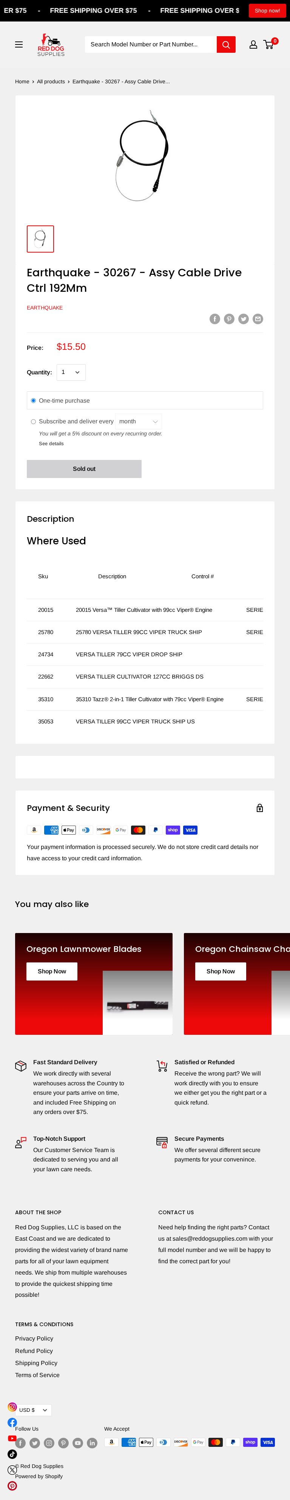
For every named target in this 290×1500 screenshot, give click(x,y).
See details (51, 443)
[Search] (226, 44)
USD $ (27, 1410)
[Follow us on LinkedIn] (92, 1443)
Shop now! (267, 11)
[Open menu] (19, 44)
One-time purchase (64, 400)
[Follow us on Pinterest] (63, 1443)
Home (22, 81)
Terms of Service (37, 1375)
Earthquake (45, 308)
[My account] (253, 44)
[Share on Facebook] (215, 318)
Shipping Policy (36, 1363)
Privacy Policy (34, 1338)
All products (51, 81)
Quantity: (39, 372)
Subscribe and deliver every (77, 421)
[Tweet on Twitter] (243, 318)
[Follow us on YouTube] (77, 1443)
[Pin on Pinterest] (229, 318)
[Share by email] (258, 318)
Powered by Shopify (39, 1476)
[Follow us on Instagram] (49, 1443)
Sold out (84, 469)
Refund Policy (34, 1351)
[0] (268, 44)
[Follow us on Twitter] (34, 1443)
